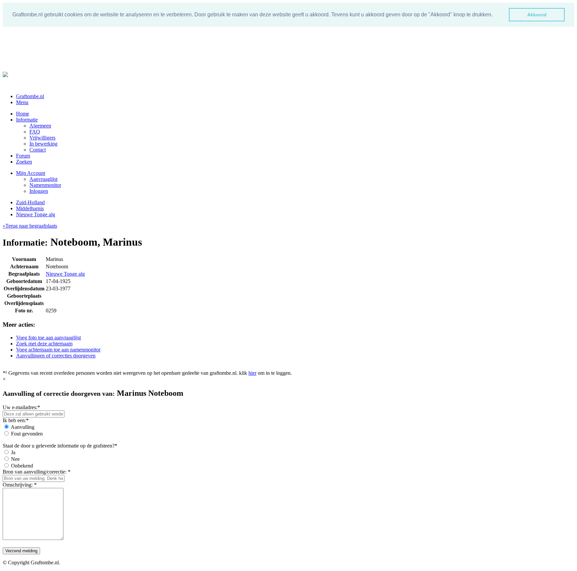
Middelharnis (30, 208)
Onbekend (22, 466)
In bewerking (43, 144)
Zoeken (24, 162)
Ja (13, 452)
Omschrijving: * (20, 485)
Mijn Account (30, 173)
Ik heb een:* (16, 420)
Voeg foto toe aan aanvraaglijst (48, 337)
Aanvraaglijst (43, 179)
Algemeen (40, 125)
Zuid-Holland (30, 202)
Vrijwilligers (42, 137)
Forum (23, 156)
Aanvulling (22, 427)
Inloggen (38, 191)
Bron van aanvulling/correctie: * (36, 472)
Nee (15, 459)
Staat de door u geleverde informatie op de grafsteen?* (60, 446)
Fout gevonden (27, 434)
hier (252, 373)
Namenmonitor (45, 185)
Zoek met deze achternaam (44, 343)
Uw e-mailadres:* (21, 407)
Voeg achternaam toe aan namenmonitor (58, 349)
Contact (37, 150)
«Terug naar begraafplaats (30, 226)
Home (22, 113)
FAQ (34, 131)
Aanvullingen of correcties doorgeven (55, 355)
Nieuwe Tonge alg (35, 214)
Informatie (27, 119)
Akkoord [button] (537, 14)
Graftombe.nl (30, 96)
